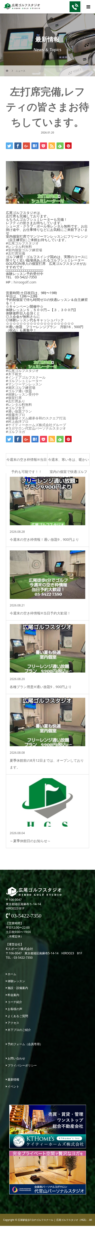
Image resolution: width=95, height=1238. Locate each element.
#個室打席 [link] (14, 397)
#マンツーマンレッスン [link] (24, 384)
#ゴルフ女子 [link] (15, 408)
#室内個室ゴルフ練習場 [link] (24, 250)
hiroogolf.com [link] (25, 282)
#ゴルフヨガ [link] (15, 431)
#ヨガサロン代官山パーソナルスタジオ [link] (36, 428)
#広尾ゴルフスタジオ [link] (22, 243)
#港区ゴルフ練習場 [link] (20, 387)
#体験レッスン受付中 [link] (22, 394)
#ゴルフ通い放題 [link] (19, 391)
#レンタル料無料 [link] (19, 246)
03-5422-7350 (25, 916)
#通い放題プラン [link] (19, 411)
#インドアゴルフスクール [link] (26, 377)
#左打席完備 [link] (15, 253)
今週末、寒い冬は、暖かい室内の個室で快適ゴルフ (68, 461)
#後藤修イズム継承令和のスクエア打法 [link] (36, 418)
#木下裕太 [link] (14, 374)
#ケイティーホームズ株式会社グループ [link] (36, 425)
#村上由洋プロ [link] (17, 421)
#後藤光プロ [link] (15, 414)
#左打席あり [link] (15, 401)
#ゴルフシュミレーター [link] (24, 380)
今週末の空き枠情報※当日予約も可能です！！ (26, 461)
